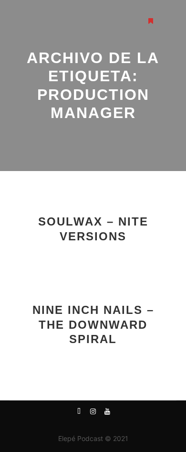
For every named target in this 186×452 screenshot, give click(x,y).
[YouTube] (107, 414)
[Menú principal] (167, 21)
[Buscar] (133, 21)
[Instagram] (93, 414)
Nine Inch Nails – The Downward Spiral (93, 324)
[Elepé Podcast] (45, 21)
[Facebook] (78, 414)
